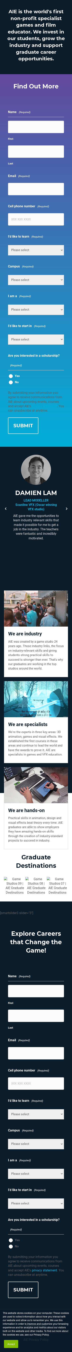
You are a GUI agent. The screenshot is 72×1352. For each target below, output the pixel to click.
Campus (21, 266)
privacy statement (44, 406)
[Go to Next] (66, 508)
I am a (19, 296)
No (17, 382)
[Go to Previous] (5, 508)
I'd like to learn (25, 236)
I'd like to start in (27, 326)
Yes (17, 376)
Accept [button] (11, 1344)
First (10, 138)
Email (19, 176)
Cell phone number (28, 206)
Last (10, 163)
